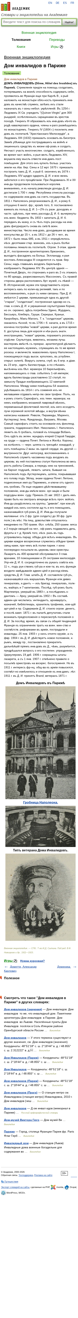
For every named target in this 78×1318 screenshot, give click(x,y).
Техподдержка (26, 1175)
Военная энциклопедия (39, 32)
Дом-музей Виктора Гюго (21, 1120)
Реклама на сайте (43, 1175)
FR (72, 3)
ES (65, 3)
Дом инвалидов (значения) (23, 1009)
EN (50, 3)
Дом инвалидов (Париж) (21, 1080)
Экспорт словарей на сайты (15, 1187)
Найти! (69, 22)
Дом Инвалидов (15, 1069)
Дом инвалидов (15, 1037)
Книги (21, 46)
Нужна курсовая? (32, 960)
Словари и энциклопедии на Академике (34, 15)
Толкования (21, 39)
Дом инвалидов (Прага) (20, 1092)
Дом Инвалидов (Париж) (21, 1057)
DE (57, 3)
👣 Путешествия (9, 1181)
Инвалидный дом (16, 1143)
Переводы (57, 39)
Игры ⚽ (57, 46)
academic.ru (15, 6)
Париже (9, 1131)
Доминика (64, 966)
